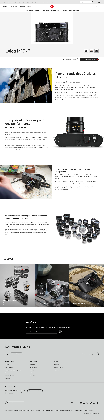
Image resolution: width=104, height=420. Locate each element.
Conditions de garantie (48, 410)
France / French (16, 354)
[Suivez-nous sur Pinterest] (97, 403)
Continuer (95, 2)
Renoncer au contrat (35, 391)
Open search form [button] (91, 6)
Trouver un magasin (70, 59)
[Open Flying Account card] (93, 6)
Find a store (96, 6)
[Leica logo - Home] (52, 6)
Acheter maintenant (89, 59)
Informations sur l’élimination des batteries (64, 410)
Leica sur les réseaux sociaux (15, 403)
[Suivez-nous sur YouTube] (84, 403)
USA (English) (83, 2)
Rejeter (100, 2)
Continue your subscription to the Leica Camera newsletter (60, 331)
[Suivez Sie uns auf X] (94, 403)
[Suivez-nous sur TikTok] (91, 403)
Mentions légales (9, 410)
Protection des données (19, 410)
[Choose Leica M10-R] (86, 51)
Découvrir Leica (13, 6)
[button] (97, 354)
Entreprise (22, 6)
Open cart (99, 6)
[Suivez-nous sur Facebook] (87, 403)
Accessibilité (38, 410)
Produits (5, 6)
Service (29, 6)
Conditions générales (88, 410)
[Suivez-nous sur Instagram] (80, 403)
